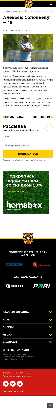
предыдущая (14, 117)
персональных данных (35, 160)
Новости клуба (20, 11)
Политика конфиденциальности (17, 376)
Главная (6, 11)
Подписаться (28, 153)
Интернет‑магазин (16, 350)
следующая (41, 117)
